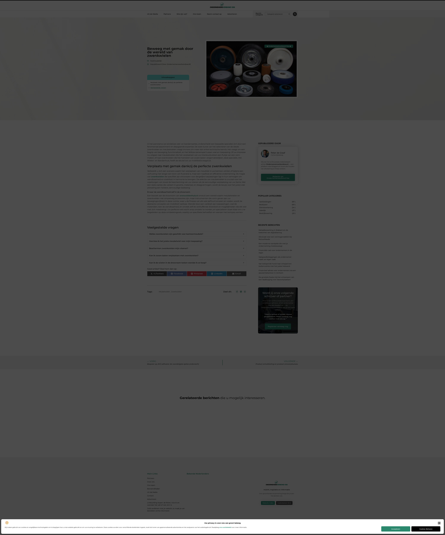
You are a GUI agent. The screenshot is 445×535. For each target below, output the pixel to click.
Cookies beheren (425, 529)
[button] (439, 523)
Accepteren (395, 529)
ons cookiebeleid (225, 527)
